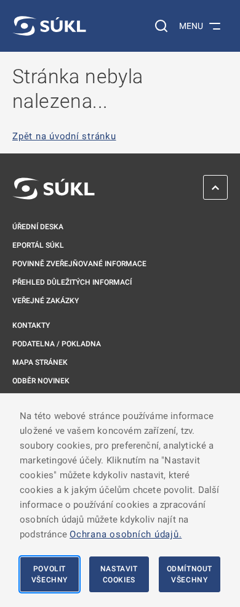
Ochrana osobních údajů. (126, 534)
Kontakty (31, 325)
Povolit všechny (49, 574)
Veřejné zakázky (45, 300)
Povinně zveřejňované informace (79, 263)
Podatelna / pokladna (56, 344)
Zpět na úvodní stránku (64, 136)
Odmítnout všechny (189, 574)
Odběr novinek (41, 381)
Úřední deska (37, 226)
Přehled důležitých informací (72, 282)
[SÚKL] (49, 26)
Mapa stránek (40, 362)
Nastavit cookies (119, 574)
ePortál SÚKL (38, 245)
